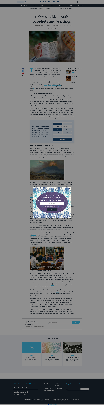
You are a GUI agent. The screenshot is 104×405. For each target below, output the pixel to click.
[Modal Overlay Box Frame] (52, 202)
